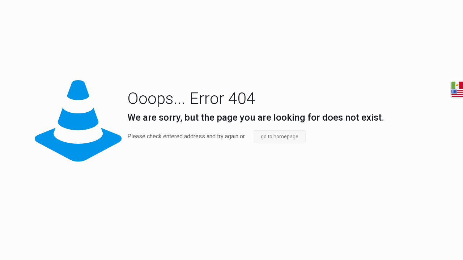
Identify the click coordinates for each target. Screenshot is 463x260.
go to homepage (279, 136)
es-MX (457, 85)
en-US (457, 93)
